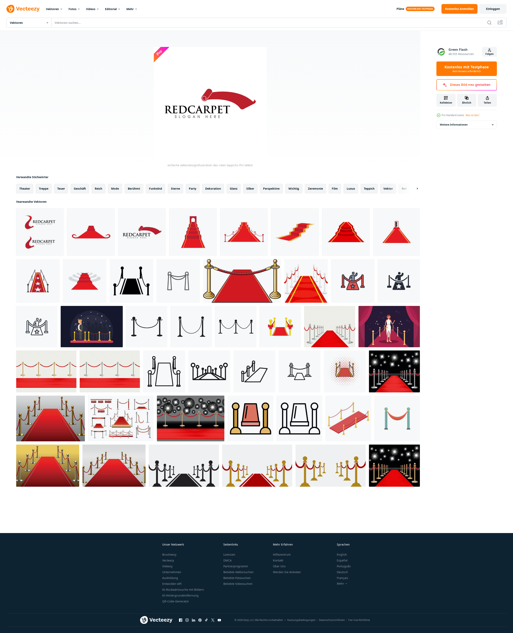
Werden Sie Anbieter (287, 572)
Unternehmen (171, 572)
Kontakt (278, 560)
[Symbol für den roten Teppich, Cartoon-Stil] (280, 326)
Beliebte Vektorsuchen (238, 572)
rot (404, 188)
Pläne (400, 9)
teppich (369, 188)
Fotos (72, 9)
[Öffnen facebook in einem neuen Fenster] (180, 620)
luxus (351, 188)
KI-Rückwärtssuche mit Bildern (183, 589)
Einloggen (493, 9)
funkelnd (155, 188)
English (342, 554)
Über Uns (279, 566)
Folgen (489, 54)
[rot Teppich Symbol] (164, 371)
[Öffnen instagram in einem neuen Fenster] (187, 620)
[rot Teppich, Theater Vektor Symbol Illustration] (178, 281)
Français (342, 578)
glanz (233, 188)
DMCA (227, 560)
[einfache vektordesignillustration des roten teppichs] (40, 232)
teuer (61, 188)
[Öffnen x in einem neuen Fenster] (212, 620)
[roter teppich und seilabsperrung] (242, 281)
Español (342, 560)
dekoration (213, 188)
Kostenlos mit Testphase (466, 68)
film (335, 188)
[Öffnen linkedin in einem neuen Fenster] (193, 620)
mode (115, 188)
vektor (388, 188)
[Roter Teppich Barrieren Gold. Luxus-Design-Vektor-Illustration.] (257, 466)
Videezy (167, 566)
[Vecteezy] (23, 9)
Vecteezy (168, 560)
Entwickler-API (172, 584)
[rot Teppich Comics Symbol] (345, 371)
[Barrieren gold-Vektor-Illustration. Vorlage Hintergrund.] (331, 466)
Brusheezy (169, 554)
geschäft (80, 188)
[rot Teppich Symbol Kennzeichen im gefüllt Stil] (209, 371)
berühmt (134, 188)
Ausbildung (170, 578)
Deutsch (342, 572)
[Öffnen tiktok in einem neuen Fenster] (206, 620)
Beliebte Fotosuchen (237, 578)
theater (24, 188)
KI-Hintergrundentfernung (180, 595)
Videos (90, 9)
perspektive (271, 188)
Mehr (130, 9)
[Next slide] (413, 188)
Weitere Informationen (454, 124)
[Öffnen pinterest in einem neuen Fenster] (200, 620)
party (192, 188)
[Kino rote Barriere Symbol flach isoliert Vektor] (397, 418)
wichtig (293, 188)
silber (250, 188)
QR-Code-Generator (175, 601)
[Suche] (489, 22)
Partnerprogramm (235, 566)
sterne (175, 188)
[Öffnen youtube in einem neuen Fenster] (219, 620)
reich (98, 188)
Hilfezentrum (282, 554)
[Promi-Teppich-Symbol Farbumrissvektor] (250, 418)
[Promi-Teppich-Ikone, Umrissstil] (299, 418)
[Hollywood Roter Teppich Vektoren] (92, 326)
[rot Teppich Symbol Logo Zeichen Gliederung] (299, 371)
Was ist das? (472, 115)
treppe (43, 188)
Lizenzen (229, 554)
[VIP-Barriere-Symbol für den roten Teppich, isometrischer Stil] (348, 418)
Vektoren (52, 9)
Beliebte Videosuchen (238, 584)
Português (344, 566)
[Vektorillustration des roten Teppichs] (50, 418)
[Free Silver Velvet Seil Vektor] (121, 418)
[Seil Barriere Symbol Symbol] (146, 326)
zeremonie (315, 188)
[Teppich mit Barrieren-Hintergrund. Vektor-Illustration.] (184, 466)
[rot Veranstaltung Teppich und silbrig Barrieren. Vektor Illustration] (306, 281)
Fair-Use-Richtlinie (359, 620)
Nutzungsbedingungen (301, 620)
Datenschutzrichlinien (332, 620)
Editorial (111, 9)
